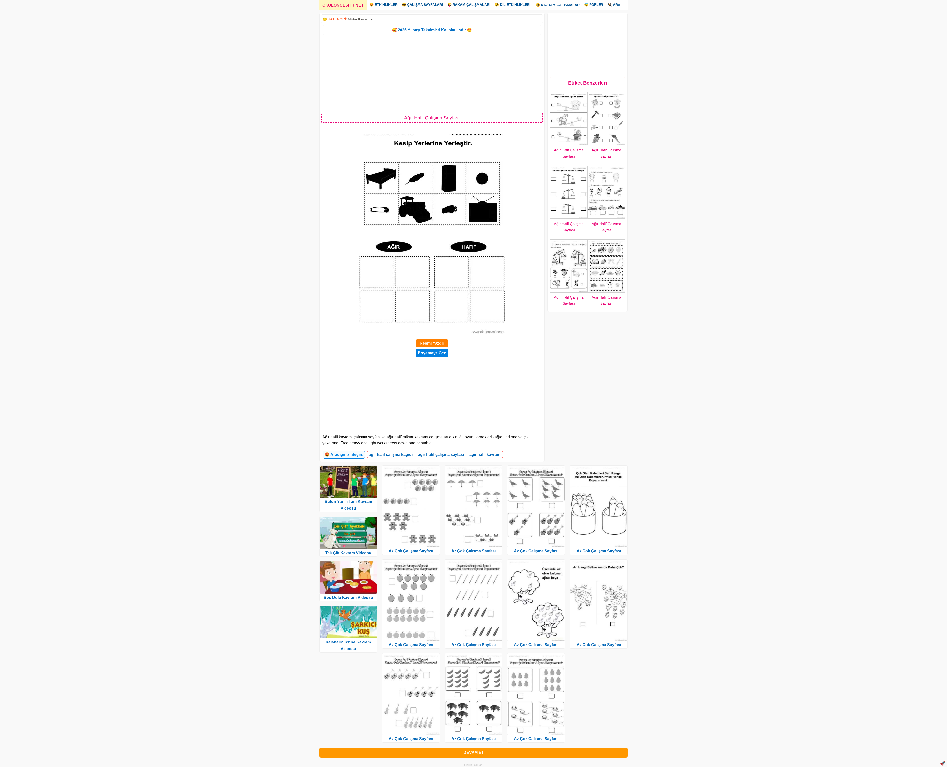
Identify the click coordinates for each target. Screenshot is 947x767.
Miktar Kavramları (361, 19)
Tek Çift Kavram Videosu (348, 553)
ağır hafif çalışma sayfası (441, 454)
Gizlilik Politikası (473, 764)
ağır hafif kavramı (485, 454)
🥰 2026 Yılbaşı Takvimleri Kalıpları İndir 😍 (432, 30)
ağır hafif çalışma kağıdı (391, 454)
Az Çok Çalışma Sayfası (411, 551)
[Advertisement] (432, 73)
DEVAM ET (473, 752)
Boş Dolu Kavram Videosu (348, 597)
